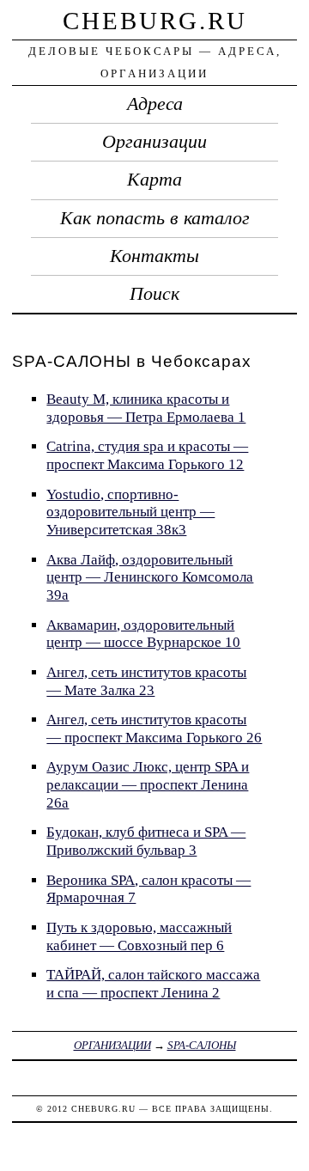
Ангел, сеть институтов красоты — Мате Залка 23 (146, 681)
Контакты (154, 256)
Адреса (155, 104)
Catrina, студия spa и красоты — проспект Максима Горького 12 (147, 455)
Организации (154, 141)
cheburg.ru (155, 20)
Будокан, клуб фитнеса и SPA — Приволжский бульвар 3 (145, 841)
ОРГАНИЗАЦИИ (112, 1045)
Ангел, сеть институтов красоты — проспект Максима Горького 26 (154, 728)
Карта (154, 179)
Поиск (154, 294)
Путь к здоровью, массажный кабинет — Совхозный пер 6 (139, 936)
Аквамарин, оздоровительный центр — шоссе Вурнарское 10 (143, 634)
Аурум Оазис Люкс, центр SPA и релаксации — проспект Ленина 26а (147, 784)
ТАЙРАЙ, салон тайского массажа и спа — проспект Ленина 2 (153, 984)
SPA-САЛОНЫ (201, 1045)
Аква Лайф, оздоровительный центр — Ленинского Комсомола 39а (149, 577)
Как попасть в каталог (155, 218)
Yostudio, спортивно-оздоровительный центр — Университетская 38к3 (130, 512)
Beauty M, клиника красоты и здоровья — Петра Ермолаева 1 (145, 408)
